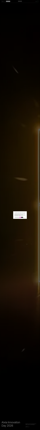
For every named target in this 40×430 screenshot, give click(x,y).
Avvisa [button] (22, 217)
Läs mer (24, 217)
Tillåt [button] (20, 217)
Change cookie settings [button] (17, 217)
